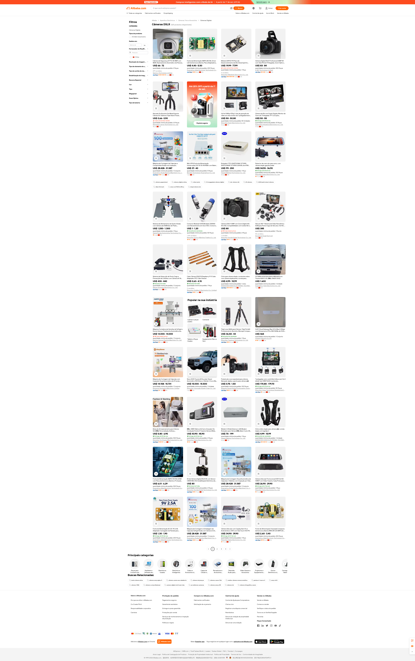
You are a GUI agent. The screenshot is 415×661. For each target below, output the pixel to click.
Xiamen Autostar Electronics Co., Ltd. (165, 287)
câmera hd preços (198, 580)
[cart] (260, 8)
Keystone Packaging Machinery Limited (166, 388)
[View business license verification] (227, 658)
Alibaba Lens (142, 641)
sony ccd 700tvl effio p (177, 187)
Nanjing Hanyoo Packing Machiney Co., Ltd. (167, 340)
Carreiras (134, 612)
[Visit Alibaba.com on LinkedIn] (262, 625)
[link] (412, 640)
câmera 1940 (135, 585)
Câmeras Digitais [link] (206, 20)
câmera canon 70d (216, 580)
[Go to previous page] (208, 549)
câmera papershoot (162, 182)
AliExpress (176, 651)
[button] (231, 8)
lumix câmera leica (137, 580)
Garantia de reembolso (170, 604)
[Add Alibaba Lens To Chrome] (164, 641)
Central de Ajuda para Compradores (237, 600)
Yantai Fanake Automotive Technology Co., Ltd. (168, 233)
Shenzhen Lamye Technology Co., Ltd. (165, 124)
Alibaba (154, 20)
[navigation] (138, 285)
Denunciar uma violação (233, 623)
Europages (239, 651)
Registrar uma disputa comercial (236, 608)
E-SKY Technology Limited (264, 70)
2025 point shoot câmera (266, 182)
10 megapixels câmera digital (215, 182)
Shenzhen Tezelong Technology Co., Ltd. (234, 340)
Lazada (207, 651)
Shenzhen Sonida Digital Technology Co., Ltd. (236, 237)
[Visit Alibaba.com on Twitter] (267, 625)
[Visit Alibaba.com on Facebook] (258, 625)
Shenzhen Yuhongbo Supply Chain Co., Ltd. (201, 388)
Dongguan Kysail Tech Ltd (264, 236)
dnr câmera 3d (234, 182)
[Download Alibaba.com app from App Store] (261, 641)
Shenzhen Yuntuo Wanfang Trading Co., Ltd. (201, 237)
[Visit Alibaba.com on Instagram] (271, 625)
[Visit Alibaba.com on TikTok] (280, 625)
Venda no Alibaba (262, 600)
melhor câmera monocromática (237, 580)
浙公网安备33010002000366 (243, 658)
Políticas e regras (168, 623)
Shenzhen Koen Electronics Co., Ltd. (233, 123)
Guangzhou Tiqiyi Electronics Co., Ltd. (267, 286)
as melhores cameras (197, 585)
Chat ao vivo (229, 604)
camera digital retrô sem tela (175, 585)
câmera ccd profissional (153, 585)
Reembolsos (229, 612)
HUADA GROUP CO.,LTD (263, 338)
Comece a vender (263, 604)
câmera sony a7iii (215, 585)
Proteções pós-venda (169, 612)
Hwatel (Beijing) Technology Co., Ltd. (233, 173)
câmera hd (230, 585)
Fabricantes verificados (202, 600)
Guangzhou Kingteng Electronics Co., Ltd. (269, 124)
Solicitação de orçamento (202, 604)
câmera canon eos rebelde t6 (177, 580)
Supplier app (199, 641)
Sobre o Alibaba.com (138, 596)
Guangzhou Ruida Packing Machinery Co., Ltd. (168, 173)
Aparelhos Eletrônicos (167, 20)
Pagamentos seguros (169, 600)
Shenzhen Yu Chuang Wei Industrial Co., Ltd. (167, 440)
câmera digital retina (180, 182)
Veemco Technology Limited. (162, 73)
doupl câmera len (195, 187)
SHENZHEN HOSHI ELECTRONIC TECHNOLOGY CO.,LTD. (236, 286)
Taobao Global (216, 651)
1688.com (185, 651)
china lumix (196, 182)
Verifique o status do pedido (266, 608)
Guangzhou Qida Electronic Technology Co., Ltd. (202, 70)
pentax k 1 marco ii (259, 580)
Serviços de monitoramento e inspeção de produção (175, 617)
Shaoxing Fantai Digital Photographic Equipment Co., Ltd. (236, 388)
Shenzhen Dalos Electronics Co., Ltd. (267, 174)
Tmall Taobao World (196, 651)
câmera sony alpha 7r (155, 580)
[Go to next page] (230, 549)
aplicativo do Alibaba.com (243, 641)
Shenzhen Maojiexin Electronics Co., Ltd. (234, 75)
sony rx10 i (274, 580)
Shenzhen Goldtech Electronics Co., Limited (202, 290)
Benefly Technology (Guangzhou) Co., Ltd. (201, 173)
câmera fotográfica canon (248, 585)
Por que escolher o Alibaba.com (141, 600)
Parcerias (260, 616)
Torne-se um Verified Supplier (267, 612)
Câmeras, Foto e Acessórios (187, 20)
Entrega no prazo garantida (171, 608)
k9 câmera (249, 182)
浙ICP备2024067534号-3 (262, 658)
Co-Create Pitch (136, 604)
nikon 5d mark (160, 187)
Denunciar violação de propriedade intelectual (237, 617)
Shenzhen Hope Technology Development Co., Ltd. (270, 390)
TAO (224, 651)
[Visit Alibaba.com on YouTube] (275, 625)
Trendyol (230, 651)
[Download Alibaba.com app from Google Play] (277, 641)
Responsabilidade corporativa (141, 608)
